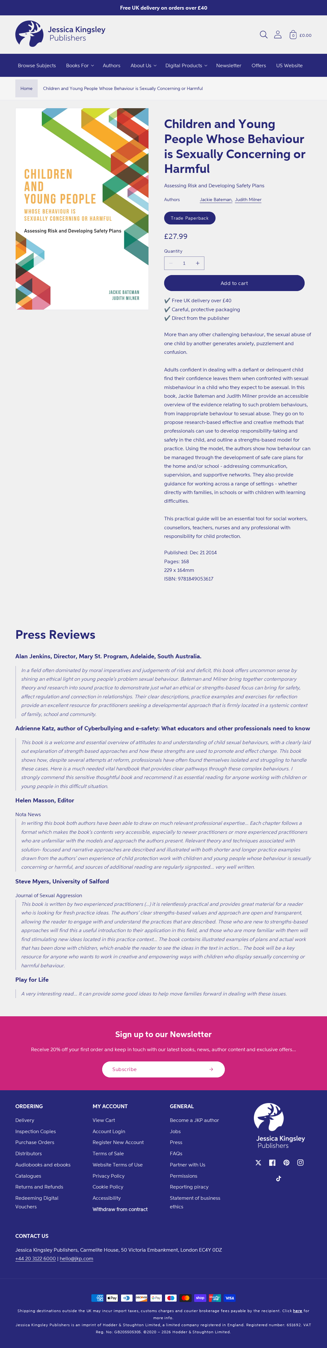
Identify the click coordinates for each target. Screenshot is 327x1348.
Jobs (175, 1131)
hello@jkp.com (76, 1258)
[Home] (60, 34)
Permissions (183, 1176)
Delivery (24, 1120)
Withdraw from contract (120, 1209)
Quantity (173, 251)
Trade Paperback (190, 218)
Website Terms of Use (118, 1164)
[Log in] (278, 34)
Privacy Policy (109, 1176)
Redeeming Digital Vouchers (36, 1202)
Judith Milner (248, 199)
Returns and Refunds (39, 1187)
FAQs (176, 1153)
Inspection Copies (35, 1131)
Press (176, 1142)
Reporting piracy (189, 1187)
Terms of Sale (108, 1153)
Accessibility (107, 1198)
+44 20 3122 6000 (35, 1258)
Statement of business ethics (195, 1202)
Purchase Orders (34, 1142)
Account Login (109, 1131)
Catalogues (28, 1176)
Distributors (28, 1153)
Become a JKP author (194, 1120)
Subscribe (124, 1069)
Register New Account (118, 1142)
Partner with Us (187, 1164)
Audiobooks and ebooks (43, 1164)
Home (26, 88)
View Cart (104, 1120)
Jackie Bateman (216, 199)
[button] (264, 34)
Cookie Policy (108, 1187)
